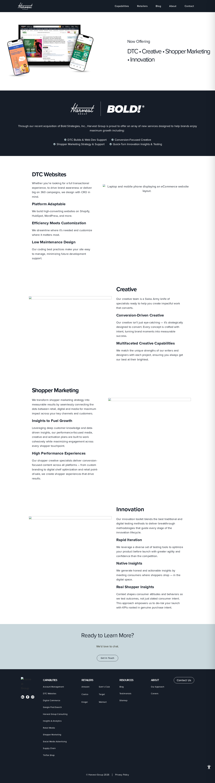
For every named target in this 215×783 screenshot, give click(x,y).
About (172, 6)
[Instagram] (32, 697)
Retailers (142, 6)
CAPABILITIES (50, 680)
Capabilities (122, 6)
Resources (126, 680)
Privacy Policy (122, 774)
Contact (189, 6)
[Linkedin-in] (22, 697)
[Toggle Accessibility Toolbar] (209, 767)
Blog (158, 6)
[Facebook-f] (27, 697)
